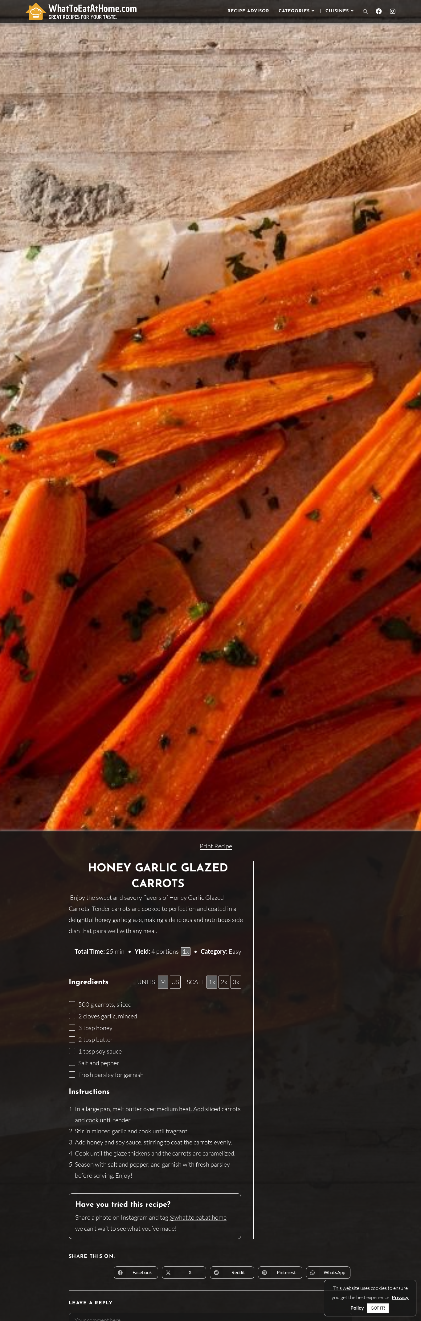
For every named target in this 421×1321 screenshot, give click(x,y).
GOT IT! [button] (378, 1308)
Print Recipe (216, 846)
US (175, 982)
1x (212, 982)
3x (236, 982)
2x (224, 982)
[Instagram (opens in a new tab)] (392, 11)
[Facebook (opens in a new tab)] (378, 11)
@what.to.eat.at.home (198, 1217)
